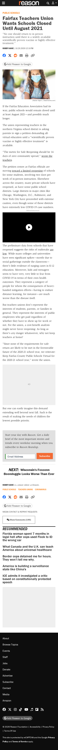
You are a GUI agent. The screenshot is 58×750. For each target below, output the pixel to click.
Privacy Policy (48, 726)
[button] (54, 3)
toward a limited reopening (27, 170)
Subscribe (44, 456)
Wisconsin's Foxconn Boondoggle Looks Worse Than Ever (29, 472)
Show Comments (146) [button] (20, 519)
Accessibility (35, 726)
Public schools (11, 12)
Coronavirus (40, 489)
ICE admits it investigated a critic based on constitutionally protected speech (27, 579)
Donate (6, 669)
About (6, 638)
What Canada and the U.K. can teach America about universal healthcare (28, 548)
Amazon (7, 700)
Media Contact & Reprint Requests (20, 511)
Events (6, 650)
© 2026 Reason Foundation (15, 726)
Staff (5, 657)
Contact (7, 688)
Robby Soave (8, 48)
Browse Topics (10, 644)
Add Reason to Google (18, 64)
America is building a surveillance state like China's (26, 567)
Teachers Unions (25, 489)
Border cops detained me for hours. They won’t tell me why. (27, 557)
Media (6, 694)
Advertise (8, 675)
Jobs (5, 663)
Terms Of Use (10, 730)
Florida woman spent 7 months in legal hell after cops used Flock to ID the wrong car (27, 536)
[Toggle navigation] (3, 3)
